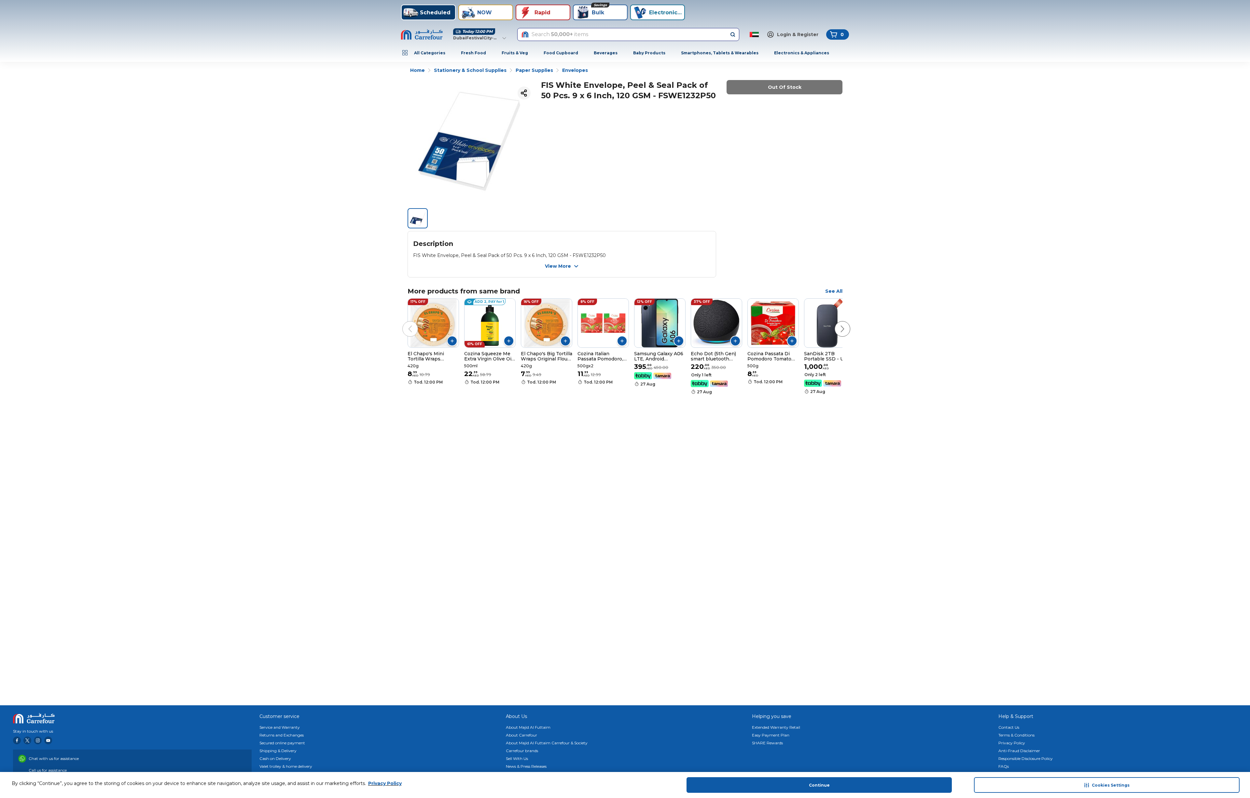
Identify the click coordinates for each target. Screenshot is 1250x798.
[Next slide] (836, 322)
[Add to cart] (452, 341)
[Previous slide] (403, 322)
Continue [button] (819, 785)
